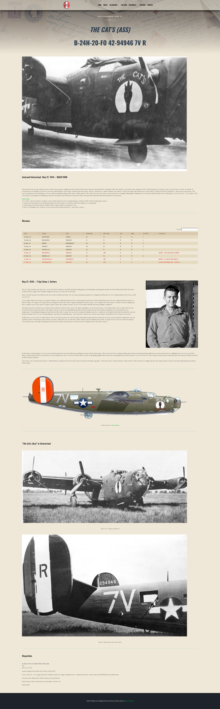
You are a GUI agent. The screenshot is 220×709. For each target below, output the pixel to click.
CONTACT (150, 5)
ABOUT (105, 5)
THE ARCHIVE (113, 5)
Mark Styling (115, 425)
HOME (99, 5)
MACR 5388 (25, 199)
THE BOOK (124, 5)
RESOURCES (132, 5)
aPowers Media (128, 701)
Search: (179, 229)
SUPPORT (142, 5)
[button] (25, 233)
